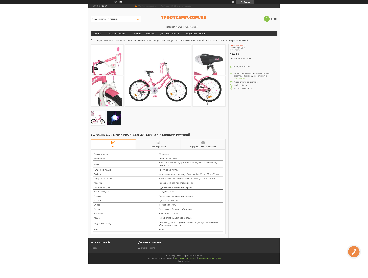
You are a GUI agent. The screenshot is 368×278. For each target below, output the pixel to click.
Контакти (150, 34)
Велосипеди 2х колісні (172, 40)
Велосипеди (153, 40)
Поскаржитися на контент (186, 258)
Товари (94, 248)
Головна (97, 34)
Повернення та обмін (195, 34)
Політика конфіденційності (210, 258)
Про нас (136, 34)
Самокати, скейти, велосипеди (130, 40)
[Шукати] (138, 19)
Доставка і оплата (169, 34)
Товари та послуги (104, 40)
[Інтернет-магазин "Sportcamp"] (184, 17)
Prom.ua (198, 255)
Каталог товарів (117, 34)
